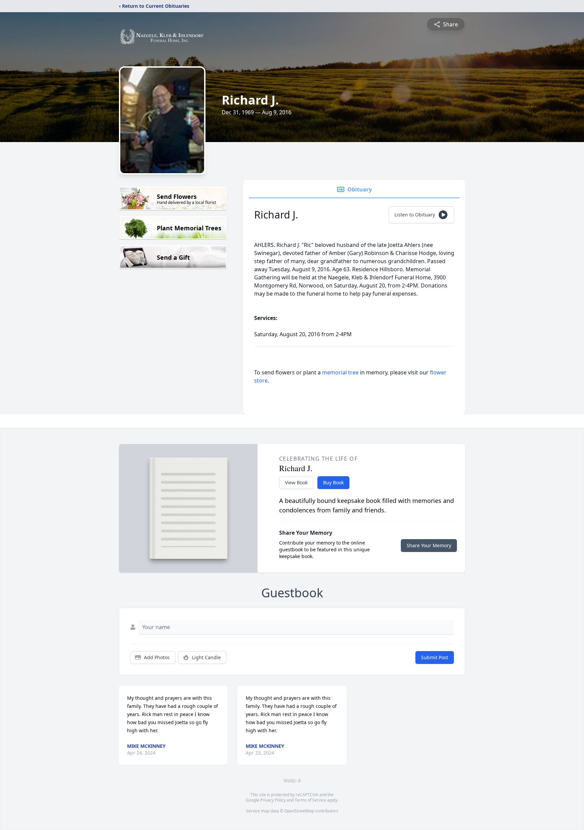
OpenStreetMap (299, 811)
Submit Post (434, 657)
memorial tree (340, 372)
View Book (296, 482)
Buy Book (333, 482)
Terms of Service (310, 800)
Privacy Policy (273, 800)
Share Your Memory (429, 545)
